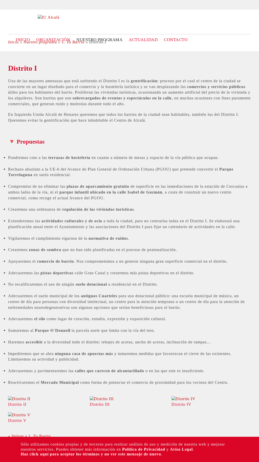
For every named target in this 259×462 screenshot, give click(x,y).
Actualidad (143, 39)
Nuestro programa (99, 39)
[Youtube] (7, 90)
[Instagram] (7, 71)
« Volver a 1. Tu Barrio (29, 436)
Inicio (23, 39)
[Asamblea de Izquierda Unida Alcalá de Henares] (48, 17)
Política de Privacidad (143, 449)
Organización (53, 39)
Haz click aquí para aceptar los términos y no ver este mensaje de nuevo (91, 454)
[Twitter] (7, 52)
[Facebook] (7, 62)
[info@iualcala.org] (7, 100)
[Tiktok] (7, 81)
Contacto (175, 39)
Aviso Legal (181, 449)
